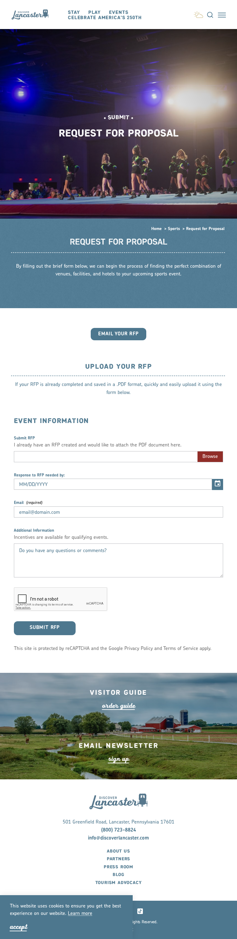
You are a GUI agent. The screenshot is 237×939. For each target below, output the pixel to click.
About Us (118, 851)
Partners (118, 859)
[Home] (33, 14)
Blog (118, 874)
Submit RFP (24, 438)
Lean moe (80, 913)
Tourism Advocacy (118, 882)
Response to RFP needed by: (39, 475)
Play (94, 12)
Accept (18, 927)
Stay (74, 12)
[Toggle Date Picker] (217, 484)
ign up (118, 759)
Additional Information (34, 531)
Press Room (118, 867)
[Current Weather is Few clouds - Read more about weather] (198, 13)
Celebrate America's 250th (105, 17)
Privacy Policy (138, 648)
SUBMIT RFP (45, 627)
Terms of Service (180, 648)
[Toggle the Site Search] (210, 14)
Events (118, 12)
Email (19, 503)
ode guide (118, 706)
